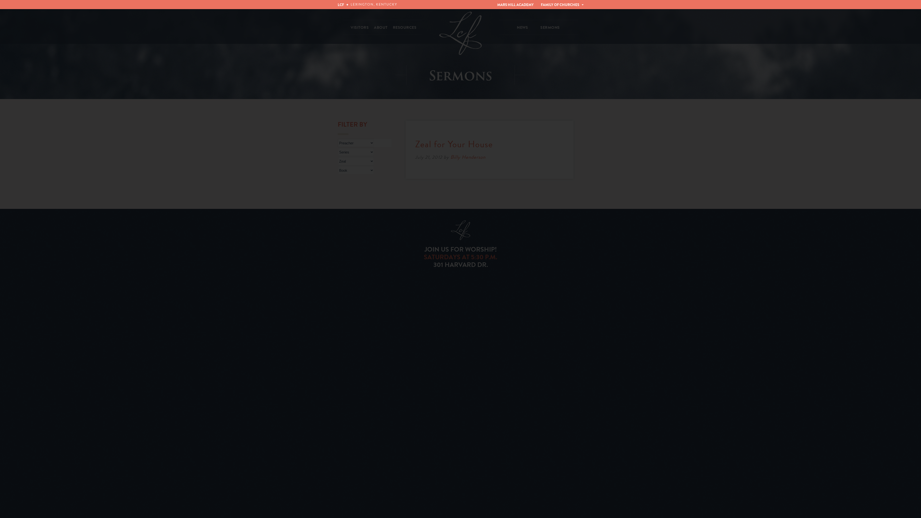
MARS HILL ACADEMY (515, 4)
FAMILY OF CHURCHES (560, 4)
